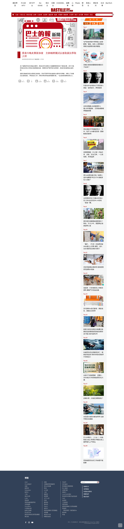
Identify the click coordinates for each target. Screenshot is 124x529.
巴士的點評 (28, 484)
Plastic (77, 3)
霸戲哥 (46, 494)
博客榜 (86, 15)
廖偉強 (46, 502)
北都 (16, 15)
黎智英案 (29, 15)
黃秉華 (46, 496)
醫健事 (66, 15)
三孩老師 (65, 502)
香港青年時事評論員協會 (69, 496)
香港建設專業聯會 (67, 486)
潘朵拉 (46, 504)
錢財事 (51, 15)
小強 (26, 494)
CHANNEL (60, 3)
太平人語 (46, 498)
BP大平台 (32, 4)
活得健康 (27, 504)
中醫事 (60, 15)
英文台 (47, 4)
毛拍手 (64, 482)
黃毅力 (64, 492)
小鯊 (45, 492)
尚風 (45, 500)
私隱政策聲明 (88, 491)
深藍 (26, 486)
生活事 (102, 4)
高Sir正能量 (47, 486)
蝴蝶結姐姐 (47, 516)
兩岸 (76, 15)
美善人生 (88, 4)
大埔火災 (22, 15)
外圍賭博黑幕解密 (49, 484)
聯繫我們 (86, 494)
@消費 (81, 15)
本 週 (93, 23)
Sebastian (28, 490)
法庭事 (45, 15)
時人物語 (65, 488)
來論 (63, 514)
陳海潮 (64, 512)
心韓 (72, 4)
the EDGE (40, 4)
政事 (34, 15)
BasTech (109, 3)
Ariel (26, 482)
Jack (63, 498)
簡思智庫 (65, 504)
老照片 (46, 508)
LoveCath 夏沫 (66, 494)
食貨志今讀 (47, 514)
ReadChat (28, 512)
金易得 (64, 500)
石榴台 (53, 4)
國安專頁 (15, 4)
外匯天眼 (65, 490)
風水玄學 (27, 496)
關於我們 (86, 496)
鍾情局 (27, 488)
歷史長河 (95, 4)
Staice (46, 506)
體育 (82, 4)
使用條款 (86, 489)
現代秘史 (65, 484)
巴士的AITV (23, 4)
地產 (55, 15)
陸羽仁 (27, 492)
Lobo (26, 498)
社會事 (39, 15)
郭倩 (45, 488)
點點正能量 (28, 510)
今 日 (86, 23)
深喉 (45, 482)
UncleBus (28, 506)
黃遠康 (27, 500)
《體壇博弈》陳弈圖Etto (69, 510)
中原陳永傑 (28, 508)
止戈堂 (46, 490)
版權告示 (86, 486)
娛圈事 (67, 4)
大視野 (71, 15)
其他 (91, 15)
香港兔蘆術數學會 (30, 502)
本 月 (100, 23)
